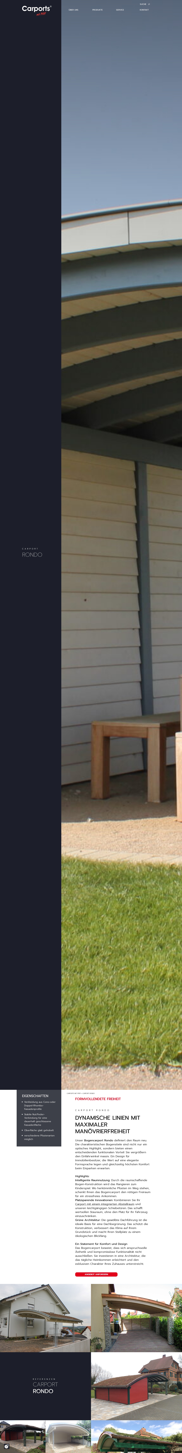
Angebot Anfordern (96, 1274)
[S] (149, 4)
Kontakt (144, 9)
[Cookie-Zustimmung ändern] (6, 1446)
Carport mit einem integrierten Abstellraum (104, 1204)
